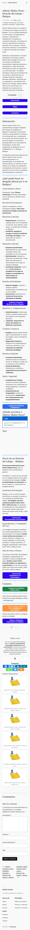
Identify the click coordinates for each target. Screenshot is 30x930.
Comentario (6, 815)
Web (3, 850)
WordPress (13, 926)
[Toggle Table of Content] (19, 95)
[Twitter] (12, 666)
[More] (21, 669)
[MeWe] (24, 666)
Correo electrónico (9, 842)
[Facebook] (6, 666)
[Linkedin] (18, 666)
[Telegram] (15, 669)
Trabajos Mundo (20, 24)
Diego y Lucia (17, 20)
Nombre (5, 834)
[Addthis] (15, 659)
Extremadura (12, 22)
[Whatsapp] (9, 669)
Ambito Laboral (12, 2)
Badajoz (6, 22)
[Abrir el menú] (27, 3)
